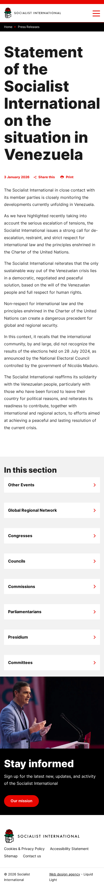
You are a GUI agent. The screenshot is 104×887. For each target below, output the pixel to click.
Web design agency (64, 874)
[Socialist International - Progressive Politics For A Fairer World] (32, 13)
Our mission (21, 801)
